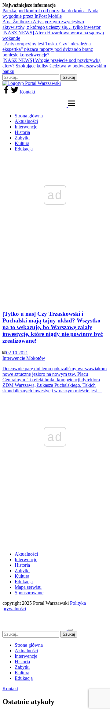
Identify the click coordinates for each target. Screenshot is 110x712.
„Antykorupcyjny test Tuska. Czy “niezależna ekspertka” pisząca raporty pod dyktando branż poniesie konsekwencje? (47, 49)
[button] (71, 105)
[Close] (70, 630)
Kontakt (27, 91)
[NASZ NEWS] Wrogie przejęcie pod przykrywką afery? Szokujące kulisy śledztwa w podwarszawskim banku (54, 66)
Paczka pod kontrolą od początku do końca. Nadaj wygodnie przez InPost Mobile (51, 13)
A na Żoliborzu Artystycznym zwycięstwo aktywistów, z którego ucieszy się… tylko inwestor (51, 24)
